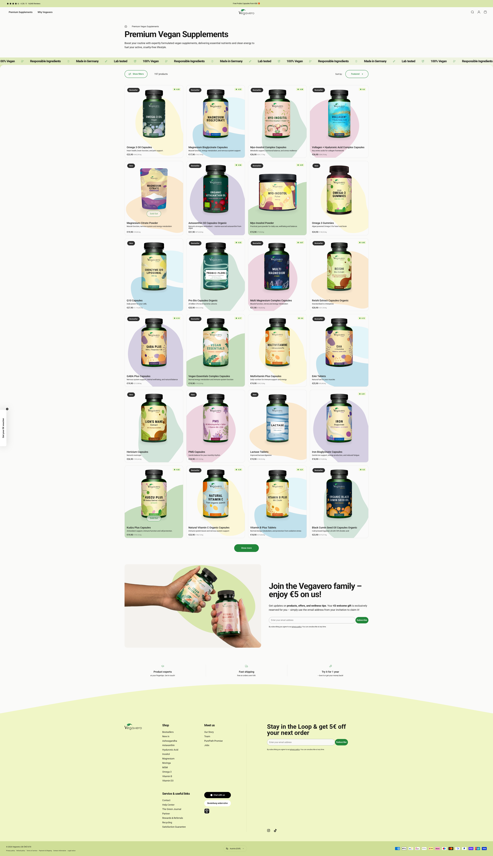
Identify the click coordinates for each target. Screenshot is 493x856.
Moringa (166, 763)
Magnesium (168, 758)
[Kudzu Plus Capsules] (154, 495)
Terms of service (32, 851)
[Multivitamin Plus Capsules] (277, 343)
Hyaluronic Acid (170, 749)
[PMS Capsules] (215, 419)
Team (207, 736)
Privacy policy (10, 851)
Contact (166, 800)
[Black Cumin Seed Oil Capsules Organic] (339, 495)
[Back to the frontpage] (126, 26)
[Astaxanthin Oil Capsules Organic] (215, 190)
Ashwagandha (169, 741)
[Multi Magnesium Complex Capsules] (277, 268)
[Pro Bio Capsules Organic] (215, 268)
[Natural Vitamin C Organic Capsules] (215, 495)
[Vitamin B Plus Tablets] (277, 495)
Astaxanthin (168, 745)
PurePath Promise (213, 741)
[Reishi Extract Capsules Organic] (339, 268)
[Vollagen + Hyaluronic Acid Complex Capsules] (339, 114)
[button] (3, 428)
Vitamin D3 (167, 780)
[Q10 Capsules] (154, 268)
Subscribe (362, 620)
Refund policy (20, 851)
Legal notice (71, 851)
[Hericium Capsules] (154, 419)
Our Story (209, 732)
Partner (166, 813)
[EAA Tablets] (339, 343)
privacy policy (296, 627)
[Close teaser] (7, 409)
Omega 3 (167, 771)
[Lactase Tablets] (277, 419)
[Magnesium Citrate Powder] (154, 190)
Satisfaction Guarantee (174, 826)
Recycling (167, 822)
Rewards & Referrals (172, 818)
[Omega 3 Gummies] (339, 190)
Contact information (59, 851)
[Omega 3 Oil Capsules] (154, 114)
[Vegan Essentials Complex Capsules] (215, 343)
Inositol (166, 754)
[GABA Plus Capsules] (154, 343)
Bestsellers (168, 732)
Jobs (206, 745)
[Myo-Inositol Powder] (277, 190)
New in (165, 736)
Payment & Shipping (45, 851)
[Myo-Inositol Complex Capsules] (277, 114)
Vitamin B (167, 776)
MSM (165, 767)
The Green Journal (171, 809)
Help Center (168, 804)
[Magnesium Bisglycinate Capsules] (215, 114)
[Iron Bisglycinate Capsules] (339, 419)
